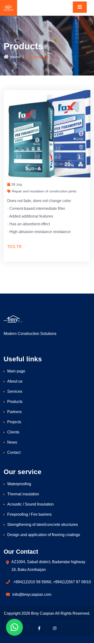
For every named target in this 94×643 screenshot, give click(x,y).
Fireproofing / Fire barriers (29, 514)
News (12, 442)
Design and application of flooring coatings (43, 535)
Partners (14, 412)
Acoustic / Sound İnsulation (30, 504)
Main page (16, 371)
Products (14, 402)
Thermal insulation (23, 494)
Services (14, 391)
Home (15, 57)
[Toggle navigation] (80, 7)
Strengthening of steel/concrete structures (42, 524)
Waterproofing (19, 484)
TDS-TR (14, 247)
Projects (14, 422)
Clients (13, 432)
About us (14, 381)
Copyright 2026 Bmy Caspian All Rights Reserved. (47, 613)
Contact (13, 452)
